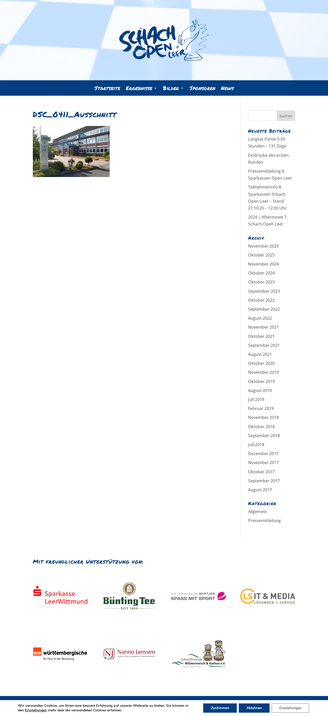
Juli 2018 (256, 444)
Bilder (171, 89)
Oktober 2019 (261, 381)
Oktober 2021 (261, 336)
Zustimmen (220, 707)
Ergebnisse (139, 89)
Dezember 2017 (263, 453)
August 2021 (260, 354)
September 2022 (264, 309)
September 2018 (264, 435)
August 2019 (260, 390)
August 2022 (260, 318)
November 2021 (263, 327)
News (227, 89)
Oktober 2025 (261, 255)
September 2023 (264, 291)
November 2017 (263, 462)
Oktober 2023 (261, 282)
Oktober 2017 (261, 472)
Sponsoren (202, 89)
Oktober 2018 (261, 426)
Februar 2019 (261, 408)
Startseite (107, 89)
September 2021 (264, 345)
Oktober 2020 (261, 363)
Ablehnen (254, 707)
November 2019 (263, 372)
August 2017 (260, 490)
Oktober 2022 (261, 300)
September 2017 (264, 481)
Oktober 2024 (261, 273)
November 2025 (263, 246)
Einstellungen (36, 710)
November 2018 (263, 417)
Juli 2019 (256, 399)
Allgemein (257, 511)
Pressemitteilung (264, 520)
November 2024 (263, 264)
